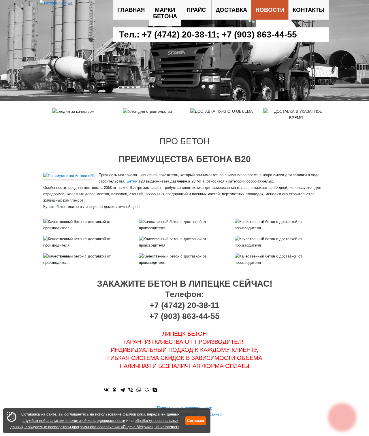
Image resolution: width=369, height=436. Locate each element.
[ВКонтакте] (106, 389)
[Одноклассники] (114, 389)
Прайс (196, 10)
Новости (269, 10)
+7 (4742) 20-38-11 (179, 34)
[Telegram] (122, 389)
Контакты (309, 10)
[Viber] (130, 389)
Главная (131, 10)
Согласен (195, 420)
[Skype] (154, 389)
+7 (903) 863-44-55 (259, 34)
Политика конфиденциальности (184, 408)
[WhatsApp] (138, 389)
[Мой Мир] (146, 389)
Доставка (231, 10)
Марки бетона (165, 13)
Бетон (132, 181)
